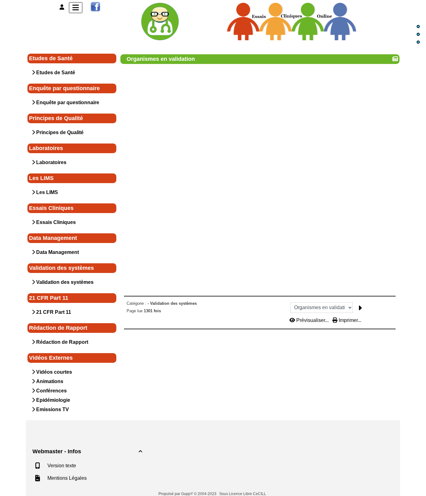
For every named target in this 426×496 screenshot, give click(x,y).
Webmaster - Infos (87, 451)
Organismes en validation (161, 59)
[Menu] (75, 7)
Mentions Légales (66, 478)
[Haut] (418, 26)
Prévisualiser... (312, 320)
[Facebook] (95, 6)
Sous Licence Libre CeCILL (243, 494)
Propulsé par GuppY (176, 494)
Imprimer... (349, 320)
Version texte (61, 465)
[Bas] (418, 42)
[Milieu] (418, 34)
